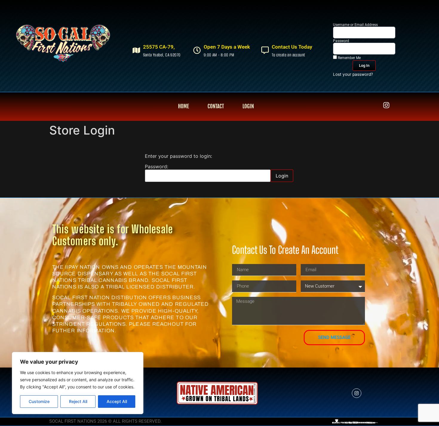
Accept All (117, 401)
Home (183, 106)
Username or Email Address (355, 25)
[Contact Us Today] (265, 50)
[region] (77, 383)
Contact (216, 106)
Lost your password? (353, 74)
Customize (39, 401)
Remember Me (349, 58)
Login (248, 106)
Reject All (78, 401)
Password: (156, 166)
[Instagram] (386, 105)
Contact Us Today (292, 47)
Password (341, 41)
